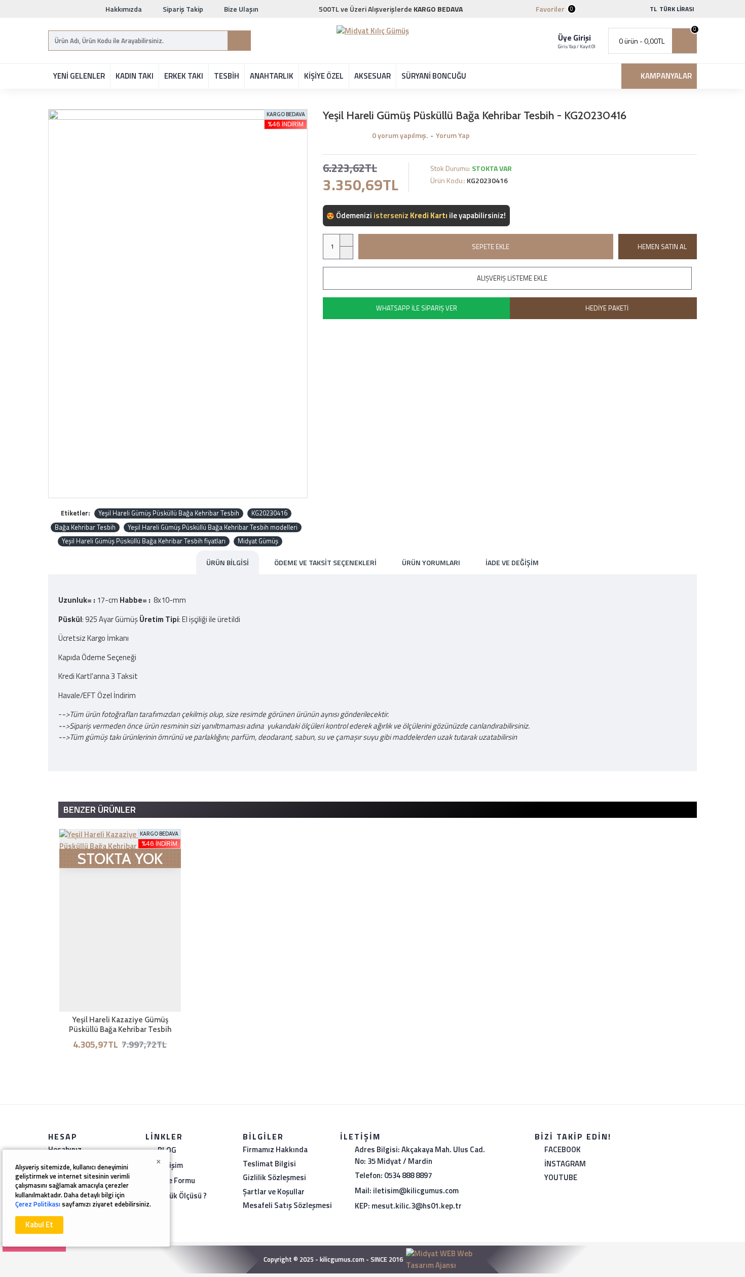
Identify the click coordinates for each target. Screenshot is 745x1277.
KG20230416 (269, 513)
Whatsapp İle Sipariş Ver (416, 308)
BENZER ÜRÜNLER (99, 809)
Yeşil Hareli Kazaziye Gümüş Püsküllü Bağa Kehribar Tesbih (120, 1024)
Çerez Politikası (37, 1204)
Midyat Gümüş (258, 541)
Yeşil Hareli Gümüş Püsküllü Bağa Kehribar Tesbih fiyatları (144, 541)
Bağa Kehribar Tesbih (85, 527)
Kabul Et (39, 1224)
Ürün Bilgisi (227, 562)
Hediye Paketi (606, 308)
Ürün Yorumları (431, 562)
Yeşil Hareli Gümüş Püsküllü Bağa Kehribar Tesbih (168, 513)
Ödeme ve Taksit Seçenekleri (325, 562)
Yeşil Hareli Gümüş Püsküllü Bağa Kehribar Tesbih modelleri (212, 527)
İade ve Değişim (512, 562)
